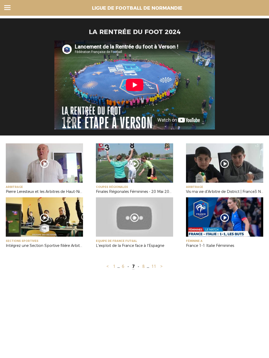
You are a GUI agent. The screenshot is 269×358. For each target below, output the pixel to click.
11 (153, 266)
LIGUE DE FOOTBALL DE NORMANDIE (137, 8)
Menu (7, 7)
